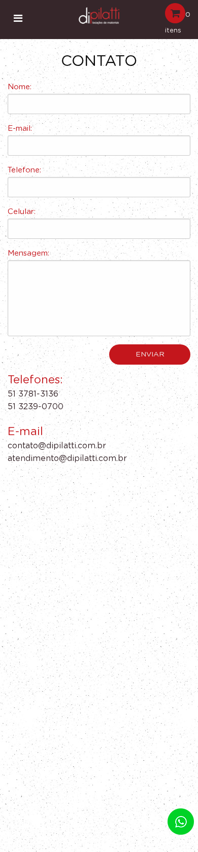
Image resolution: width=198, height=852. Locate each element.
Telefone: (24, 170)
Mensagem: (28, 253)
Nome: (19, 87)
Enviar (150, 354)
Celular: (22, 212)
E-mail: (20, 128)
